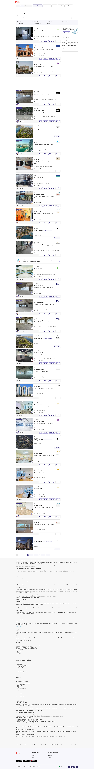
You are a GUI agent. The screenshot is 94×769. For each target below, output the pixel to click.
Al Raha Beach (46, 579)
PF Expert (50, 757)
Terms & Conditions (19, 766)
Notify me (51, 260)
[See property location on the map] (32, 38)
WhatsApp (52, 41)
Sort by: (69, 17)
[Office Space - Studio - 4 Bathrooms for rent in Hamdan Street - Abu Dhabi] (38, 409)
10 (49, 555)
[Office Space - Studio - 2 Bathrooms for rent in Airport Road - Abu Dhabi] (38, 216)
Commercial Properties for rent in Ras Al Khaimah (70, 42)
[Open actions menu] (59, 41)
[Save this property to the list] (57, 41)
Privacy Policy (26, 766)
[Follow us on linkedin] (77, 767)
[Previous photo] (17, 33)
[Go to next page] (60, 555)
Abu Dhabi (20, 5)
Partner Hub (50, 755)
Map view (19, 17)
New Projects (31, 1)
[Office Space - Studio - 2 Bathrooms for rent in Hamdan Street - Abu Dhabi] (38, 493)
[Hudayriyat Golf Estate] (38, 341)
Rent (27, 1)
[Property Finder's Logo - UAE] (18, 2)
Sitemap (38, 766)
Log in (77, 1)
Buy (23, 1)
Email (46, 41)
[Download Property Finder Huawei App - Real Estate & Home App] (33, 761)
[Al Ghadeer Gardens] (38, 442)
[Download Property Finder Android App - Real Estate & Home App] (26, 761)
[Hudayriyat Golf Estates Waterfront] (38, 131)
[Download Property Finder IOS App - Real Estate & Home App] (19, 761)
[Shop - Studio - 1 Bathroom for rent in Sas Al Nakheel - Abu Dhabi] (38, 52)
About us (33, 755)
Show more (73, 23)
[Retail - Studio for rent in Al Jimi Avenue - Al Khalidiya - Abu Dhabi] (38, 182)
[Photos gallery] (24, 33)
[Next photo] (32, 33)
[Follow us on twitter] (74, 767)
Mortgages (51, 1)
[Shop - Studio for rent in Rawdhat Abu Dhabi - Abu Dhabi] (38, 199)
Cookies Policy (32, 766)
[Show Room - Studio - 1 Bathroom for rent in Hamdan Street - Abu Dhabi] (38, 426)
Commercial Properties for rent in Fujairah (69, 45)
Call (41, 41)
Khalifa (18, 574)
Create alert (27, 17)
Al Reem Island (63, 707)
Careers (33, 757)
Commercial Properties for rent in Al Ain (69, 43)
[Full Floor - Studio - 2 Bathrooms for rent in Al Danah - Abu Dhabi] (38, 391)
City (20, 574)
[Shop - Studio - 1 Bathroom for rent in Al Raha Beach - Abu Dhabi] (38, 527)
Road (71, 579)
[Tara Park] (38, 543)
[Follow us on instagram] (69, 767)
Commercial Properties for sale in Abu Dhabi (70, 50)
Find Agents (46, 1)
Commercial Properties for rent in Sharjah (69, 40)
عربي (56, 766)
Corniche (68, 579)
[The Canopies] (38, 232)
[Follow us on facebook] (72, 767)
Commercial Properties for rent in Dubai (69, 39)
